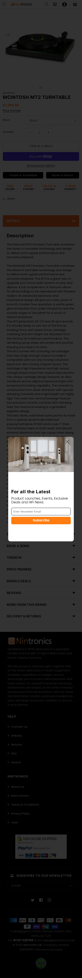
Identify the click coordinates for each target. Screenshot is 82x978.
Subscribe (41, 520)
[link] (41, 454)
